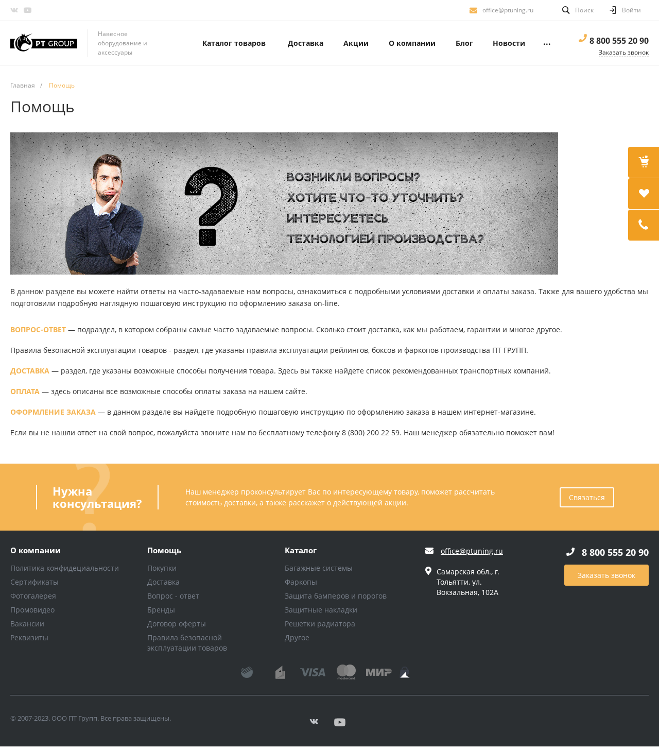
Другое (297, 637)
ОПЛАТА (25, 391)
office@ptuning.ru (507, 10)
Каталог (301, 550)
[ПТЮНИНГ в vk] (14, 10)
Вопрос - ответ (173, 596)
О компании (35, 550)
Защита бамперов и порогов (336, 596)
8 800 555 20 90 (619, 40)
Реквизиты (29, 637)
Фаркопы (301, 582)
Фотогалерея (33, 596)
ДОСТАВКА (29, 371)
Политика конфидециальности (64, 568)
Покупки (162, 568)
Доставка (163, 582)
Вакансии (27, 623)
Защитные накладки (321, 610)
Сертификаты (34, 582)
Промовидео (32, 610)
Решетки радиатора (320, 623)
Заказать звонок (606, 575)
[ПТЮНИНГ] (43, 43)
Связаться (587, 497)
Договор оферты (176, 623)
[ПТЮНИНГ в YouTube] (27, 10)
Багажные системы (319, 568)
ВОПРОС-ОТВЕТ (38, 329)
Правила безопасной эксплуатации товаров (187, 643)
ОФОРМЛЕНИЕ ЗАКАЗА (53, 412)
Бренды (161, 610)
